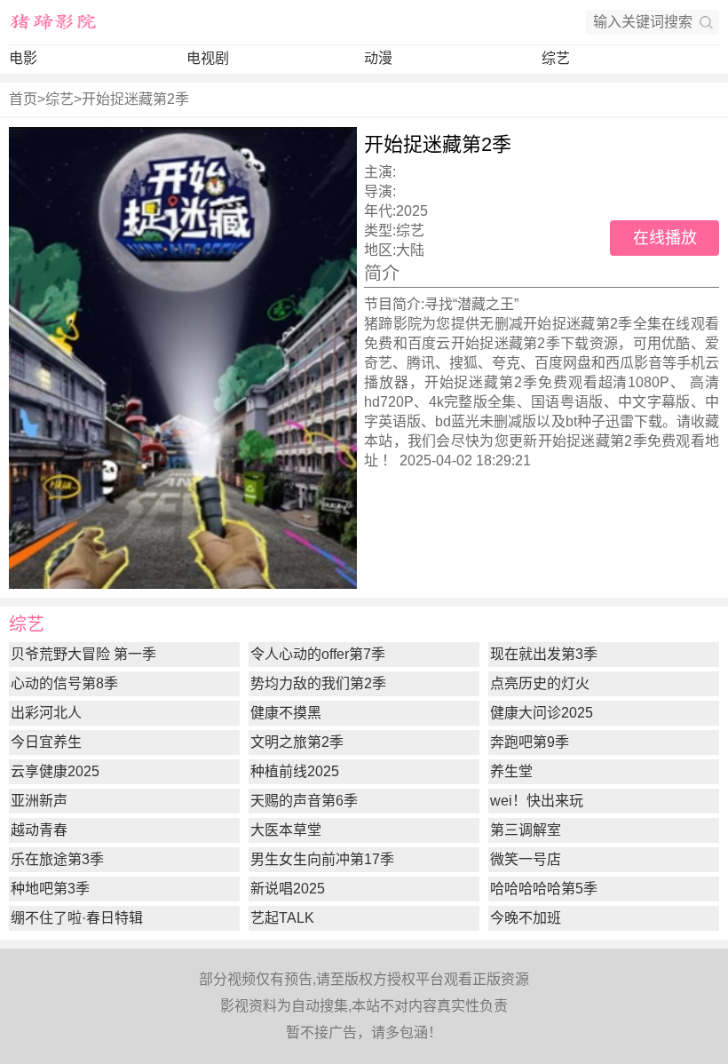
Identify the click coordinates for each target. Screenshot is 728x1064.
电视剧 (207, 58)
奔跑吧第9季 (529, 742)
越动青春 (39, 830)
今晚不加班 (525, 917)
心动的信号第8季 (64, 683)
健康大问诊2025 (541, 712)
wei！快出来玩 (536, 800)
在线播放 (665, 238)
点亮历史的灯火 (540, 683)
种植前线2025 (294, 771)
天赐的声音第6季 (304, 800)
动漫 (378, 58)
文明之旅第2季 (297, 742)
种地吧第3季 (50, 888)
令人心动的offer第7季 (317, 654)
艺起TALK (282, 917)
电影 (23, 58)
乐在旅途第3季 (57, 859)
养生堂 (511, 771)
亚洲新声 (39, 800)
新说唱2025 (287, 888)
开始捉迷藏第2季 (135, 99)
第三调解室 (525, 830)
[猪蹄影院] (53, 22)
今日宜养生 (46, 742)
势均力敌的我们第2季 (318, 683)
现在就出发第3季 (543, 654)
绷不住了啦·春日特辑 (77, 917)
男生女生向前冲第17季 (322, 859)
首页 (23, 99)
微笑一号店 (525, 859)
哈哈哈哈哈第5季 (543, 888)
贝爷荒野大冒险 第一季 (83, 654)
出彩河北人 (46, 712)
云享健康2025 (55, 771)
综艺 (556, 58)
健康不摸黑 (285, 712)
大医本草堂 (285, 830)
